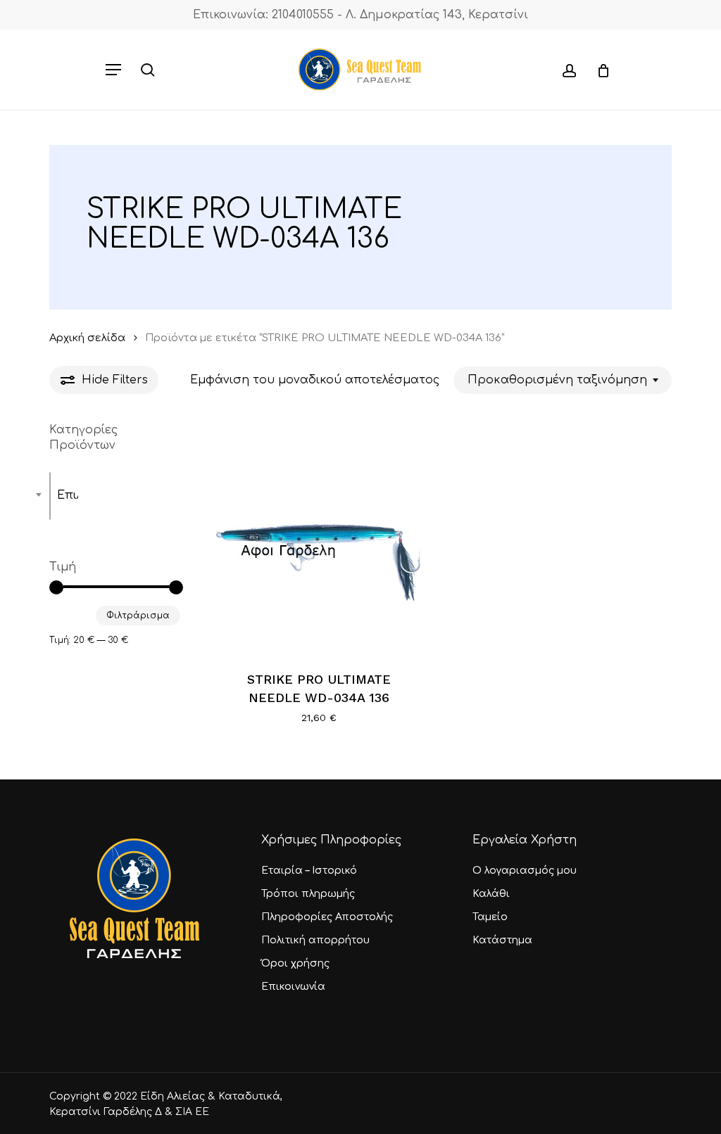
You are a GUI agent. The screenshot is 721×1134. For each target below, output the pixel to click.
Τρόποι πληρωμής (308, 893)
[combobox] (562, 380)
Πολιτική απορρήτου (315, 940)
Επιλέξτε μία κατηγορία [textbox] (67, 495)
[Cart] (598, 70)
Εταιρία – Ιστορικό (309, 870)
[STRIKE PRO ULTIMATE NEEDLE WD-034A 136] (319, 539)
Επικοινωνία (293, 986)
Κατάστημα (502, 940)
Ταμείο (490, 917)
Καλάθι (491, 893)
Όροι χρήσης (295, 963)
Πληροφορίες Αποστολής (327, 917)
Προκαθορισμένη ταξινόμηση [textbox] (557, 380)
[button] (113, 70)
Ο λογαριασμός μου (524, 870)
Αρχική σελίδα (87, 337)
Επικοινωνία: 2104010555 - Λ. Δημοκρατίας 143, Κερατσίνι (360, 14)
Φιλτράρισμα (138, 615)
